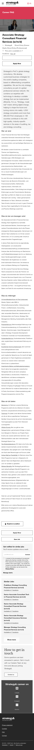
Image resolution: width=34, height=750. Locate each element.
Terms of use (19, 745)
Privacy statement (7, 725)
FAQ (3, 732)
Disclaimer (5, 745)
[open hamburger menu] (3, 3)
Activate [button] (27, 554)
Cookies (4, 728)
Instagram (17, 701)
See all (12, 54)
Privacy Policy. (10, 568)
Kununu (17, 709)
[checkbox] (17, 58)
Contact (4, 735)
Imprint (11, 745)
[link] (8, 572)
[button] (17, 63)
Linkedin (17, 692)
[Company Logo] (11, 3)
